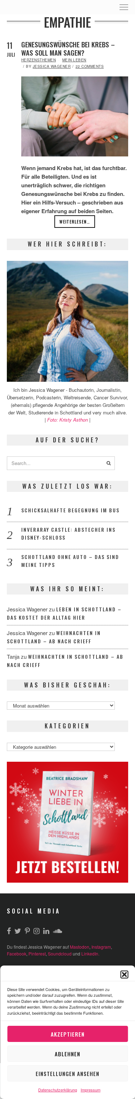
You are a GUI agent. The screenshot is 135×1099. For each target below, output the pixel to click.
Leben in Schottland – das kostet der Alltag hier (64, 613)
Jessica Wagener (52, 66)
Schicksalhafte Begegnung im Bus (70, 510)
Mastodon (79, 947)
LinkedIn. (90, 953)
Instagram (101, 947)
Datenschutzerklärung (57, 1090)
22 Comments (90, 66)
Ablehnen (67, 1054)
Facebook (16, 953)
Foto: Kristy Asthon (68, 419)
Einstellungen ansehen (67, 1073)
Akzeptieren (68, 1034)
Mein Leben (74, 59)
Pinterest (37, 953)
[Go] (109, 463)
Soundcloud (60, 953)
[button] (124, 974)
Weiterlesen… (74, 222)
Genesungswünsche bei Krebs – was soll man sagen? (68, 48)
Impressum (90, 1090)
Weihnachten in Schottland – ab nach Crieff (54, 637)
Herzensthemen (38, 59)
